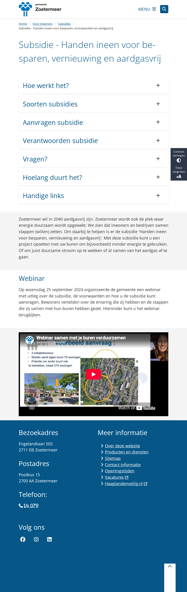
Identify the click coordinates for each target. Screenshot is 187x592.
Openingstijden (119, 471)
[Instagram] (36, 539)
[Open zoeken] (164, 9)
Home (23, 24)
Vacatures (114, 477)
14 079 (31, 506)
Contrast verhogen (179, 153)
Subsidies (64, 24)
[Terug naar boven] (170, 578)
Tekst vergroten (179, 170)
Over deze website (122, 445)
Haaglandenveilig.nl (124, 483)
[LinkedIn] (49, 539)
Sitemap (113, 458)
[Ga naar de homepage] (44, 9)
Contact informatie (123, 464)
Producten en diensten (126, 452)
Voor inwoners (42, 24)
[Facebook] (23, 539)
